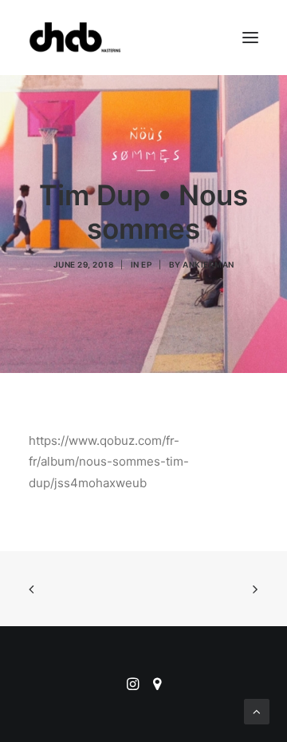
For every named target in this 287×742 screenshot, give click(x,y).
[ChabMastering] (75, 38)
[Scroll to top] (256, 710)
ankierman (208, 264)
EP (146, 264)
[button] (250, 37)
